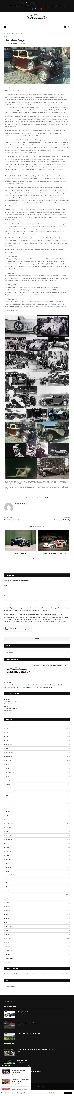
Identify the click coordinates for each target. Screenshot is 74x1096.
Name (6, 585)
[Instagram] (38, 9)
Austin (38, 764)
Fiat (38, 816)
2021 (38, 732)
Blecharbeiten (38, 772)
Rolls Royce (38, 926)
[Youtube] (41, 9)
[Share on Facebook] (41, 497)
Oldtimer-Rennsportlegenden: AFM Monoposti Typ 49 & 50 (35, 1049)
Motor (38, 883)
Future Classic (38, 823)
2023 (38, 740)
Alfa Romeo (38, 744)
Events (38, 804)
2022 (38, 736)
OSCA (38, 903)
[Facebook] (32, 9)
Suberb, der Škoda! (23, 1012)
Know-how (29, 6)
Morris (38, 879)
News (10, 6)
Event (38, 800)
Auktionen (38, 756)
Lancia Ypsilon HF (27, 3)
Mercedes (38, 867)
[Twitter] (35, 9)
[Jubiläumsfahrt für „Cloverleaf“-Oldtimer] (9, 1036)
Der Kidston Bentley (20, 553)
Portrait (16, 6)
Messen (38, 871)
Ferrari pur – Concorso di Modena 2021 (20, 1080)
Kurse (42, 6)
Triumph (38, 946)
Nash (38, 891)
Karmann (38, 835)
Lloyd (38, 855)
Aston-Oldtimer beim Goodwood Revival (29, 1023)
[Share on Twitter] (43, 497)
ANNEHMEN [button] (68, 1093)
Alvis (38, 748)
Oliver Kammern (13, 43)
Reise (38, 914)
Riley (38, 922)
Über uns (54, 6)
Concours (38, 788)
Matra (38, 863)
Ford (38, 819)
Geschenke (38, 827)
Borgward (38, 780)
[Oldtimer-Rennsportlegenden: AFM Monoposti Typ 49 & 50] (9, 1052)
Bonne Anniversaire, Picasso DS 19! (19, 1071)
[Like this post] (39, 497)
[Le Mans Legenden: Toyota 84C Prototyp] (53, 540)
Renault (38, 918)
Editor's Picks (38, 792)
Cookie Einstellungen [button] (55, 1093)
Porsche (38, 906)
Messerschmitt (38, 875)
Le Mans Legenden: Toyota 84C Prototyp (53, 553)
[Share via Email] (47, 497)
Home (6, 33)
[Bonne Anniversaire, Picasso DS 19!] (6, 1072)
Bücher (38, 784)
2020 (38, 728)
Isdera (38, 831)
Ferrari (38, 812)
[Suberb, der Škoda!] (9, 1014)
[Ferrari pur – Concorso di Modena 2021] (6, 1081)
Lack (38, 843)
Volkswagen (38, 958)
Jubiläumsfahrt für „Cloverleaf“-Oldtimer (29, 1034)
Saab (38, 930)
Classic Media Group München (45, 687)
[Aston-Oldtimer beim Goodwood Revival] (9, 1025)
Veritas (38, 954)
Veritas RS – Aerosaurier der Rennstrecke (29, 1071)
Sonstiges (38, 938)
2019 (38, 724)
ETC (38, 796)
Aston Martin (38, 752)
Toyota (38, 942)
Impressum (62, 6)
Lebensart (37, 6)
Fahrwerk (38, 808)
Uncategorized (38, 950)
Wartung (38, 962)
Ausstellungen (38, 760)
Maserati (38, 859)
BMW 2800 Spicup (22, 1060)
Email (6, 595)
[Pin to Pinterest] (45, 497)
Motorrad (38, 887)
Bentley (38, 768)
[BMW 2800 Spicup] (9, 1063)
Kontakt (48, 6)
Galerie (22, 6)
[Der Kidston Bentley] (20, 540)
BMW (38, 776)
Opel (38, 899)
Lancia (38, 847)
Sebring (38, 934)
